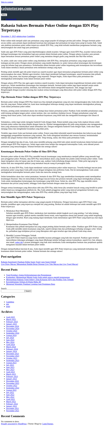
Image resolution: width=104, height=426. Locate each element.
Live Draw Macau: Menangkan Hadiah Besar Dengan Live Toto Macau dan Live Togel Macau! (39, 264)
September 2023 (12, 360)
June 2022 (10, 395)
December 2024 (12, 326)
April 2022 (10, 399)
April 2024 (10, 344)
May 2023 (10, 370)
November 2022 (12, 383)
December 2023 (12, 354)
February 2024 (12, 349)
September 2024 (12, 333)
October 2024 (11, 331)
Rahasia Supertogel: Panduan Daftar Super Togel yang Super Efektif (28, 262)
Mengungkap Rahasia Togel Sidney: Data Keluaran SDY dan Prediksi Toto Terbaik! (40, 280)
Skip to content (7, 2)
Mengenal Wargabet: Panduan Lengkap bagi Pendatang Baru (30, 284)
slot (7, 304)
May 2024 (10, 342)
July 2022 (10, 392)
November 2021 (12, 411)
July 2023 (10, 365)
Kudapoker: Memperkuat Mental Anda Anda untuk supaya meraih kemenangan (38, 277)
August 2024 (11, 335)
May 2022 (10, 397)
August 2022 (11, 390)
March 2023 (11, 374)
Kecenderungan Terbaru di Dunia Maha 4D (23, 282)
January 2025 (11, 324)
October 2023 (11, 358)
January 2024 (11, 351)
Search (3, 288)
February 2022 (12, 404)
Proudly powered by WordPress (14, 424)
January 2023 (11, 379)
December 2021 (12, 408)
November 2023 (12, 356)
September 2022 (12, 388)
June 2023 (10, 367)
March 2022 (11, 402)
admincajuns (21, 36)
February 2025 (12, 322)
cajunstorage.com (16, 8)
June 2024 (10, 340)
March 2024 (11, 347)
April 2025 (10, 317)
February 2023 (12, 376)
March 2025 (11, 319)
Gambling (31, 36)
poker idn (19, 242)
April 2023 (10, 372)
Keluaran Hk (11, 19)
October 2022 (11, 386)
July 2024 (10, 338)
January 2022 (11, 406)
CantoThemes (47, 424)
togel (8, 306)
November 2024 (12, 328)
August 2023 (11, 363)
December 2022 (12, 381)
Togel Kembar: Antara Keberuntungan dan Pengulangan (28, 275)
